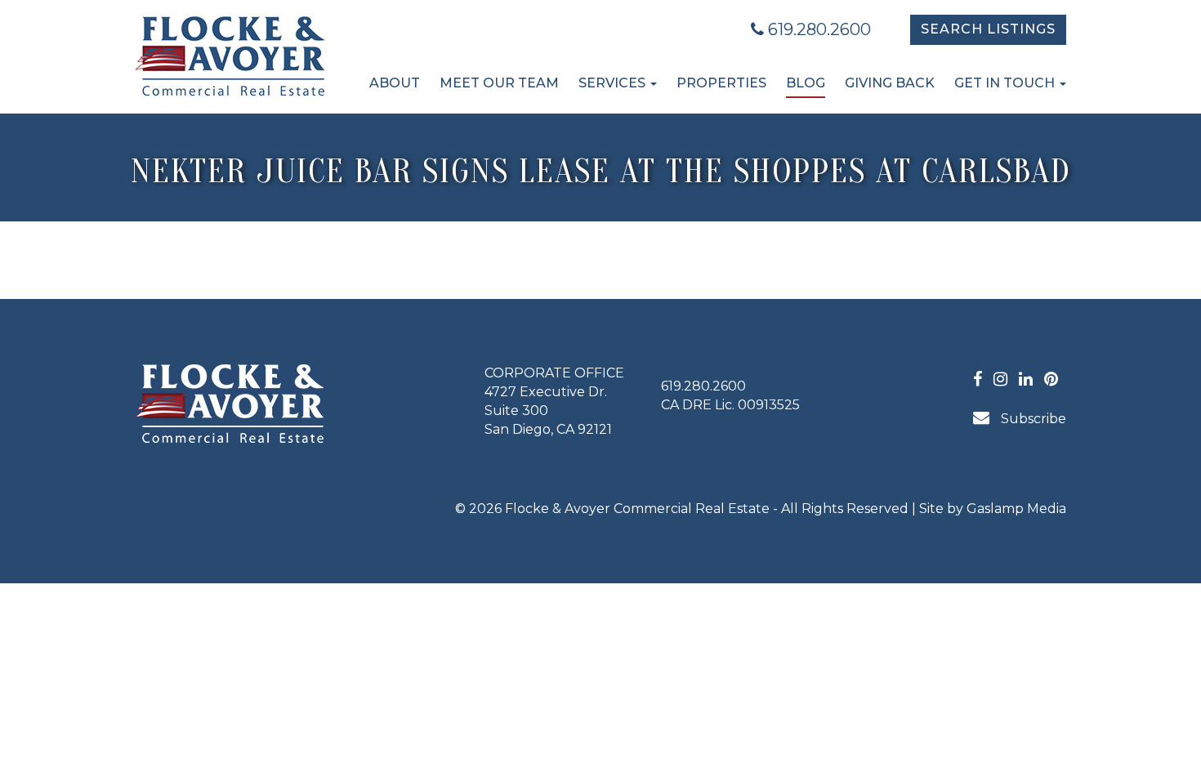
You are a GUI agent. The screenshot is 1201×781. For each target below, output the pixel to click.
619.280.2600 (817, 29)
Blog (805, 83)
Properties (721, 83)
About (394, 83)
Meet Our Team (499, 83)
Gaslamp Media (1016, 508)
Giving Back (890, 83)
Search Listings (988, 29)
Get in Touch (1006, 83)
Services (613, 83)
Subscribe (1032, 418)
